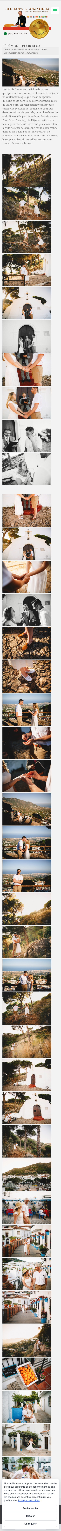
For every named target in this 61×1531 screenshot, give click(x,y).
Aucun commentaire (28, 53)
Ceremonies (10, 53)
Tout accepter (30, 1508)
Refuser (30, 1515)
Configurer (30, 1523)
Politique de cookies (29, 1500)
